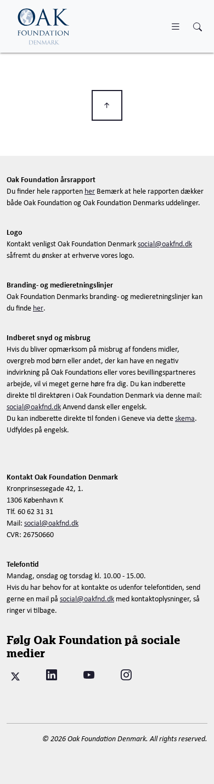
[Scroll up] (107, 105)
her (90, 191)
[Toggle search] (197, 27)
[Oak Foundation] (44, 26)
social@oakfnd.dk (165, 244)
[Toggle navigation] (175, 26)
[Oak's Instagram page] (126, 675)
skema (185, 418)
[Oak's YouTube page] (89, 675)
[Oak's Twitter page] (15, 675)
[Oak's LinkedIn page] (51, 675)
